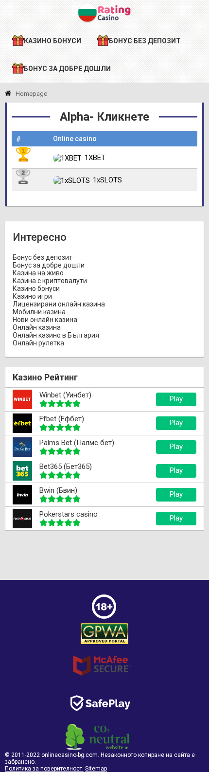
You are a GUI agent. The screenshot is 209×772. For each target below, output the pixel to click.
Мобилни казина (39, 312)
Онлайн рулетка (38, 343)
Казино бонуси (36, 288)
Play (176, 399)
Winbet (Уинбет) (65, 395)
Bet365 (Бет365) (65, 466)
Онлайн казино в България (56, 335)
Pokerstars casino (68, 514)
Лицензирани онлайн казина (59, 304)
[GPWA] (104, 644)
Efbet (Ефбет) (61, 418)
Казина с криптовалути (50, 281)
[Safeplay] (100, 720)
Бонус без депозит (42, 257)
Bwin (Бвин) (58, 490)
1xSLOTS (107, 180)
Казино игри (32, 296)
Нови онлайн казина (45, 319)
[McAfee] (102, 680)
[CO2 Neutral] (97, 748)
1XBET (95, 157)
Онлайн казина (37, 327)
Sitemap (96, 768)
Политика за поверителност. (44, 768)
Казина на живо (38, 273)
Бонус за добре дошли (49, 265)
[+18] (104, 616)
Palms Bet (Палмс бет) (76, 442)
